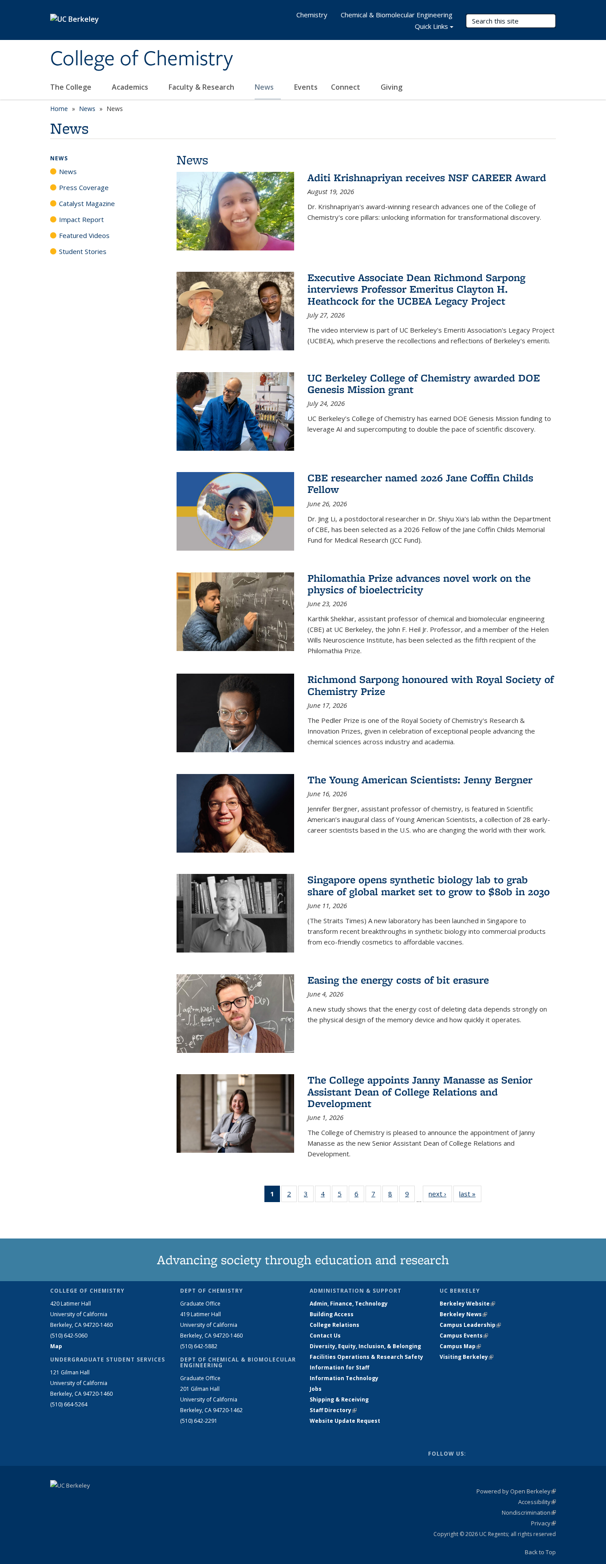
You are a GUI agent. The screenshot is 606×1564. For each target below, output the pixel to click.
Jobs (316, 1389)
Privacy (543, 1523)
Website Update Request (345, 1421)
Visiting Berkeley (466, 1357)
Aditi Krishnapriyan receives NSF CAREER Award (426, 177)
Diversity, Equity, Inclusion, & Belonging (365, 1346)
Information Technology (344, 1378)
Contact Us (325, 1335)
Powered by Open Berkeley (516, 1491)
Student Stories (82, 251)
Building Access (332, 1314)
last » (470, 1193)
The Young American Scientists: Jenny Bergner (419, 779)
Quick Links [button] (431, 26)
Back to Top (540, 1552)
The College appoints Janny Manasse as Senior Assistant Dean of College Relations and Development (419, 1091)
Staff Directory (333, 1410)
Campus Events (464, 1335)
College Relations (334, 1325)
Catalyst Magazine (87, 203)
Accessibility (537, 1502)
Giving (391, 87)
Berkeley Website (467, 1303)
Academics (131, 87)
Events (306, 87)
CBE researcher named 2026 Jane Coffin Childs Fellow (420, 483)
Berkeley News (463, 1314)
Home (59, 108)
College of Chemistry (141, 59)
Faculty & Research (202, 87)
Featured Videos (84, 235)
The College (71, 87)
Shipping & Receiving (339, 1399)
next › (440, 1193)
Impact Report (81, 219)
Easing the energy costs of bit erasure (398, 980)
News (265, 87)
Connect (346, 87)
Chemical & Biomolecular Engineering (397, 14)
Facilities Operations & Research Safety (366, 1357)
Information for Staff (339, 1367)
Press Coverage (84, 187)
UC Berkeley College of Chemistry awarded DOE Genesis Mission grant (423, 383)
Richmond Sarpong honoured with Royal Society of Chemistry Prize (430, 685)
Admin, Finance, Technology (349, 1303)
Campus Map (460, 1346)
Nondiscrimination (529, 1512)
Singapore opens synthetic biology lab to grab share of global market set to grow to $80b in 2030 (428, 885)
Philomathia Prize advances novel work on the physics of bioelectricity (419, 583)
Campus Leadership (470, 1325)
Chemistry (311, 14)
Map (56, 1346)
